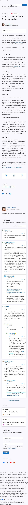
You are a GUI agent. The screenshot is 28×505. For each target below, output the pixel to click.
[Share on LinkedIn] (10, 194)
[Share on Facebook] (3, 194)
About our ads (7, 504)
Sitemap (13, 501)
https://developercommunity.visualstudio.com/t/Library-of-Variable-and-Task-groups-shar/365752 (16, 393)
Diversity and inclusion (14, 496)
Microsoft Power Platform (5, 488)
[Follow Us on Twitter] (7, 463)
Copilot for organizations (12, 474)
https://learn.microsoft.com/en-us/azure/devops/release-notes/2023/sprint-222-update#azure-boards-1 (16, 291)
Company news (17, 494)
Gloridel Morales (9, 24)
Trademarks (15, 502)
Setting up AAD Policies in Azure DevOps (13, 422)
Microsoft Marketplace (10, 493)
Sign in (24, 5)
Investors (6, 496)
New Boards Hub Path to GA (10, 412)
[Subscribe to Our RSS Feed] (14, 463)
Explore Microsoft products (8, 476)
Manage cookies (3, 502)
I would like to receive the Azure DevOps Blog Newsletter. (13, 447)
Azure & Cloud (5, 187)
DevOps (13, 187)
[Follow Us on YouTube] (11, 463)
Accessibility (21, 496)
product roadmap (18, 42)
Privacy (24, 501)
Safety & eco (21, 502)
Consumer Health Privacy (5, 501)
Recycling (2, 504)
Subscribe (6, 452)
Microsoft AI (2, 487)
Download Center (7, 477)
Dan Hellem (10, 276)
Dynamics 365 (17, 487)
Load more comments (14, 400)
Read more (6, 271)
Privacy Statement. (12, 448)
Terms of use (10, 502)
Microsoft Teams (15, 488)
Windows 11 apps (18, 476)
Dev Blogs (4, 6)
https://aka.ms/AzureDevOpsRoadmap (12, 167)
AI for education (14, 485)
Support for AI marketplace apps (10, 491)
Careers (4, 494)
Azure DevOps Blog (12, 6)
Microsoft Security (10, 487)
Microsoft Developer (17, 490)
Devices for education (19, 480)
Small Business (6, 490)
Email (4, 434)
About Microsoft (10, 494)
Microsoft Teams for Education (6, 482)
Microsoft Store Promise (18, 479)
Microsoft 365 (23, 487)
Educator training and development (16, 483)
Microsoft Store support (16, 477)
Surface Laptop (8, 472)
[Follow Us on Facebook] (4, 463)
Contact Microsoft (19, 501)
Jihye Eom (11, 333)
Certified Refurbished (8, 479)
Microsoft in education (9, 480)
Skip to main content (4, 0)
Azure (11, 490)
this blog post (17, 66)
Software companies (20, 493)
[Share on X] (6, 194)
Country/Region (7, 441)
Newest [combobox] (20, 226)
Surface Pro (2, 472)
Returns (23, 477)
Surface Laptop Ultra (16, 472)
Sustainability (3, 498)
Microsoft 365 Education (18, 482)
